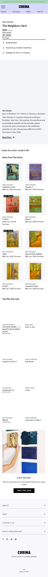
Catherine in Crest (8, 187)
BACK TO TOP (24, 572)
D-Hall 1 (5, 286)
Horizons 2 (29, 187)
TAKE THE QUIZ (24, 491)
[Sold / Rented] (12, 204)
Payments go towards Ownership (18, 48)
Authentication (11, 43)
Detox (4, 254)
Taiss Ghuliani (8, 22)
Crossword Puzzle (31, 286)
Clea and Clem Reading (33, 254)
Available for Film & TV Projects (18, 53)
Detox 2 (28, 219)
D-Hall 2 (5, 219)
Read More (7, 137)
